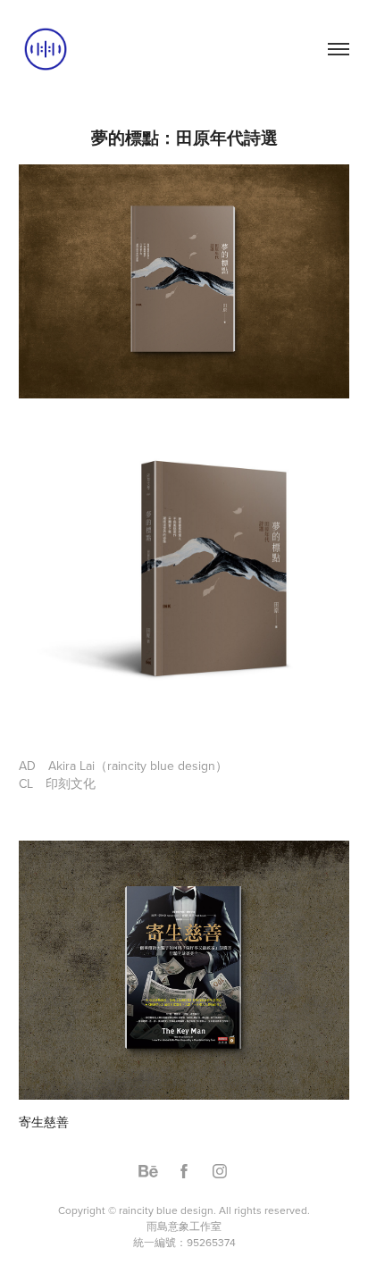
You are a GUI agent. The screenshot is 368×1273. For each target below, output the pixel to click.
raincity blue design (166, 1210)
